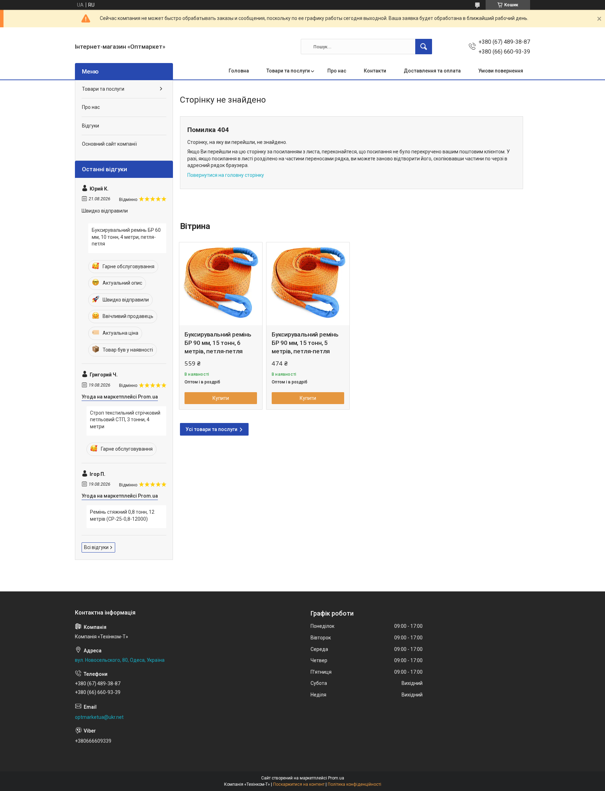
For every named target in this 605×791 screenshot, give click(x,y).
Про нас (336, 71)
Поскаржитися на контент (299, 784)
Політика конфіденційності (354, 784)
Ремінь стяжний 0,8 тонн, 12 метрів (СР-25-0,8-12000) (122, 515)
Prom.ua (336, 778)
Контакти (375, 71)
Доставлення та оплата (432, 71)
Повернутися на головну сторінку (225, 175)
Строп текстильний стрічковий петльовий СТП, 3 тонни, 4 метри (125, 419)
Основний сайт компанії (109, 144)
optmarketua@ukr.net (99, 717)
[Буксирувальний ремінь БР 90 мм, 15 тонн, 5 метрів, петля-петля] (307, 283)
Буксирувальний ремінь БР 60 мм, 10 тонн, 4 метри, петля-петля (126, 237)
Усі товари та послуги (211, 429)
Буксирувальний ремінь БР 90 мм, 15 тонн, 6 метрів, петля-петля (218, 343)
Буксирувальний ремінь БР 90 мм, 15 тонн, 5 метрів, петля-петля (305, 343)
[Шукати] (423, 46)
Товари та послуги (288, 71)
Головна (239, 71)
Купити (221, 398)
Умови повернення (500, 71)
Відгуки (90, 126)
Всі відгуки (96, 547)
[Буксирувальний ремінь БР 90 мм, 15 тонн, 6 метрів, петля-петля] (220, 283)
